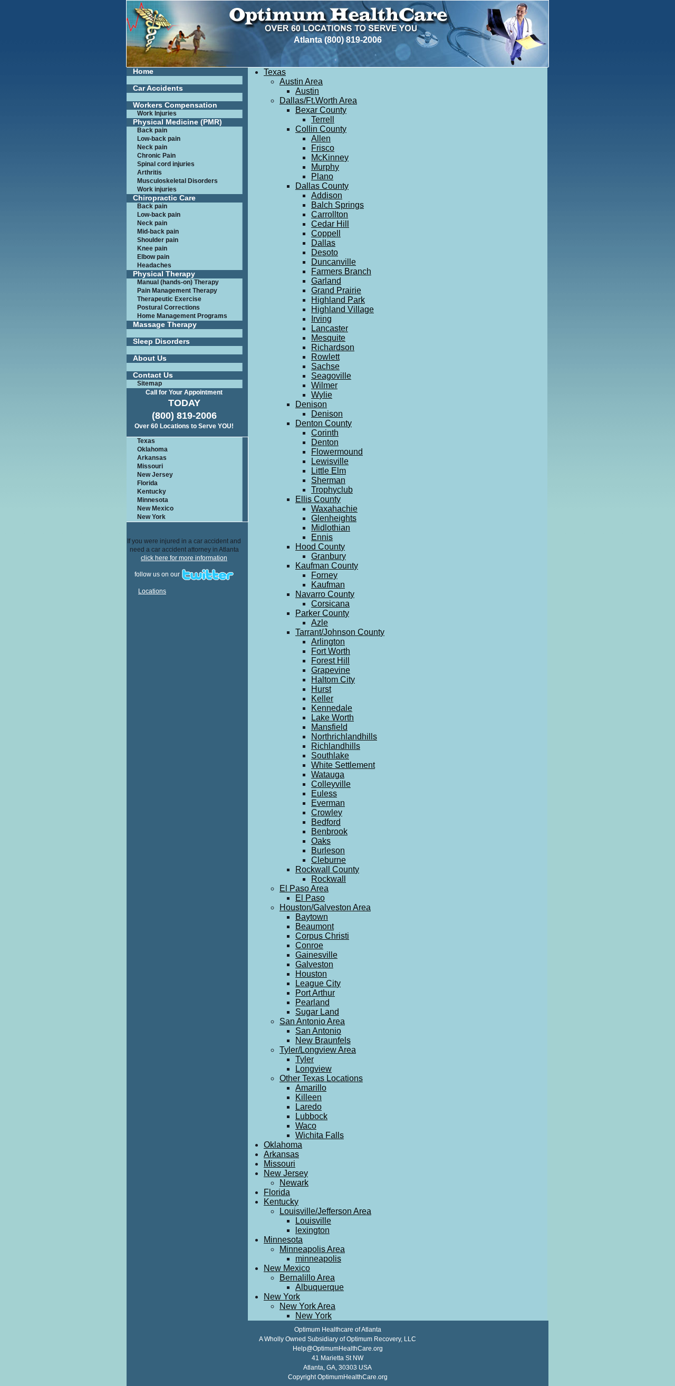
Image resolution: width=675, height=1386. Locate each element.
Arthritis (149, 172)
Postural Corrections (168, 307)
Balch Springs (337, 204)
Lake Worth (332, 717)
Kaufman (328, 584)
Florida (147, 483)
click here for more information (184, 558)
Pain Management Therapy (177, 290)
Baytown (311, 916)
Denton (325, 442)
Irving (321, 318)
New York (151, 517)
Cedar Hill (330, 223)
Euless (324, 793)
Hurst (321, 689)
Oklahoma (152, 449)
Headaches (154, 265)
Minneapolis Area (312, 1249)
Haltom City (333, 679)
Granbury (328, 556)
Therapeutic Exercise (169, 299)
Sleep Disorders (161, 341)
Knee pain (152, 248)
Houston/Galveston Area (325, 907)
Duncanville (333, 261)
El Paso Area (304, 888)
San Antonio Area (312, 1021)
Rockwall (328, 878)
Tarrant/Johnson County (339, 632)
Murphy (325, 166)
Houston (311, 973)
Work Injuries (157, 113)
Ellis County (318, 499)
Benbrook (329, 831)
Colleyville (331, 783)
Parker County (322, 613)
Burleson (328, 850)
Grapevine (330, 670)
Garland (326, 280)
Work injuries (157, 189)
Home (143, 71)
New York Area (307, 1306)
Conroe (309, 945)
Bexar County (320, 109)
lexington (312, 1230)
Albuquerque (319, 1287)
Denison (311, 404)
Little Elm (328, 470)
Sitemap (149, 383)
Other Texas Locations (321, 1078)
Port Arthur (315, 992)
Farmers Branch (341, 271)
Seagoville (331, 375)
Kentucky (151, 491)
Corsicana (330, 603)
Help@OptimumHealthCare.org (338, 1348)
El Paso (310, 897)
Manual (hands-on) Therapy (178, 282)
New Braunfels (323, 1040)
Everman (328, 802)
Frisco (322, 147)
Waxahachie (334, 508)
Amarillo (310, 1087)
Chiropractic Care (164, 198)
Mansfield (329, 727)
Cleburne (328, 859)
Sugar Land (317, 1011)
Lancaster (329, 328)
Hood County (320, 546)
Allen (321, 138)
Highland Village (342, 309)
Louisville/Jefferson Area (325, 1211)
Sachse (325, 366)
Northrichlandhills (344, 736)
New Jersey (155, 474)
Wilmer (324, 385)
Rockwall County (327, 869)
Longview (313, 1068)
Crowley (326, 812)
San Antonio (318, 1030)
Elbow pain (153, 257)
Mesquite (328, 337)
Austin (307, 90)
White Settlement (343, 765)
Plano (322, 176)
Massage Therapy (165, 325)
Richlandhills (335, 746)
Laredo (308, 1106)
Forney (324, 575)
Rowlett (325, 356)
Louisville (313, 1220)
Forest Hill (330, 660)
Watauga (327, 774)
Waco (305, 1125)
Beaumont (314, 926)
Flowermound (337, 451)
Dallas (323, 242)
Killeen (308, 1097)
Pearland (312, 1002)
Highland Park (338, 299)
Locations (152, 591)
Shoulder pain (157, 240)
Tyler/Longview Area (317, 1049)
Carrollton (329, 214)
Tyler (304, 1059)
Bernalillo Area (307, 1277)
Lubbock (311, 1116)
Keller (322, 698)
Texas (146, 441)
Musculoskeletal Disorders (177, 181)
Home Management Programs (182, 316)
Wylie (321, 394)
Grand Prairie (336, 290)
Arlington (328, 641)
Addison (326, 195)
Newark (293, 1182)
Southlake (330, 755)
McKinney (330, 157)
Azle (319, 622)
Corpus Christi (322, 935)
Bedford (326, 821)
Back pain (152, 130)
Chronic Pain (156, 155)
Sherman (328, 480)
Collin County (320, 128)
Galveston (314, 964)
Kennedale (331, 708)
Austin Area (301, 81)
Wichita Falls (319, 1135)
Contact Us (153, 375)
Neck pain (152, 147)
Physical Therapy (164, 274)
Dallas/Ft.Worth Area (318, 100)
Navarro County (324, 594)
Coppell (326, 233)
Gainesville (316, 954)
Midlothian (330, 527)
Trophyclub (332, 489)
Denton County (323, 423)
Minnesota (152, 500)
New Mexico (155, 508)
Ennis (322, 537)
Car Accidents (158, 88)
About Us (150, 358)
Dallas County (322, 185)
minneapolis (318, 1258)
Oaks (321, 840)
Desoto (324, 252)
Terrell (322, 119)
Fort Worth (330, 651)
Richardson (332, 347)
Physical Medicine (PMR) (177, 122)
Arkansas (152, 457)
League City (318, 983)
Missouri (150, 466)
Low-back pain (158, 138)
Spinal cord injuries (166, 164)
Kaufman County (326, 565)
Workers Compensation (175, 105)
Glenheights (333, 518)
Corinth (325, 432)
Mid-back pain (158, 231)
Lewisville (330, 461)
